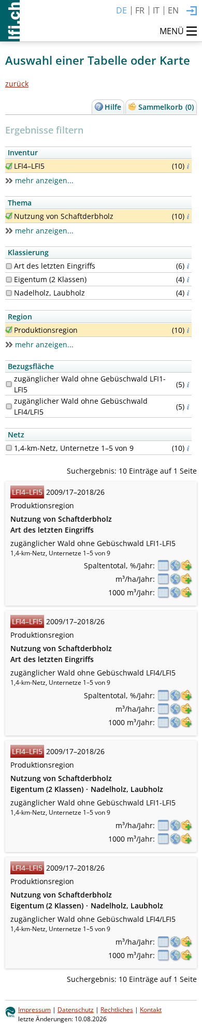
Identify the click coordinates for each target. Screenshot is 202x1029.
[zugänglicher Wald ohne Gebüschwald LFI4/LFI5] (8, 406)
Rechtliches (116, 1009)
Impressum (34, 1009)
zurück (16, 84)
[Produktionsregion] (8, 329)
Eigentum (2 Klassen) (50, 279)
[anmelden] (191, 11)
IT (156, 10)
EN (173, 10)
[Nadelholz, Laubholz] (8, 293)
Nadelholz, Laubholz (49, 293)
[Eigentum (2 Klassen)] (8, 279)
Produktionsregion (46, 330)
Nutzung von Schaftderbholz (63, 216)
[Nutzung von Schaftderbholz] (8, 215)
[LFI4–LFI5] (8, 166)
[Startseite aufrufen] (10, 20)
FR (140, 10)
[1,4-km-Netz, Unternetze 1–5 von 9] (8, 447)
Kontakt (151, 1009)
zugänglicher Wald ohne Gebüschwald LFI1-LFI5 (90, 384)
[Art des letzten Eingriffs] (8, 266)
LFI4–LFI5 (29, 166)
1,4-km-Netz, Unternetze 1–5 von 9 (74, 448)
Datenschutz (75, 1009)
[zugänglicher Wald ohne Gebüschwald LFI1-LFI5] (8, 384)
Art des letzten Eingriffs (54, 266)
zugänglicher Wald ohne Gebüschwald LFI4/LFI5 (81, 406)
